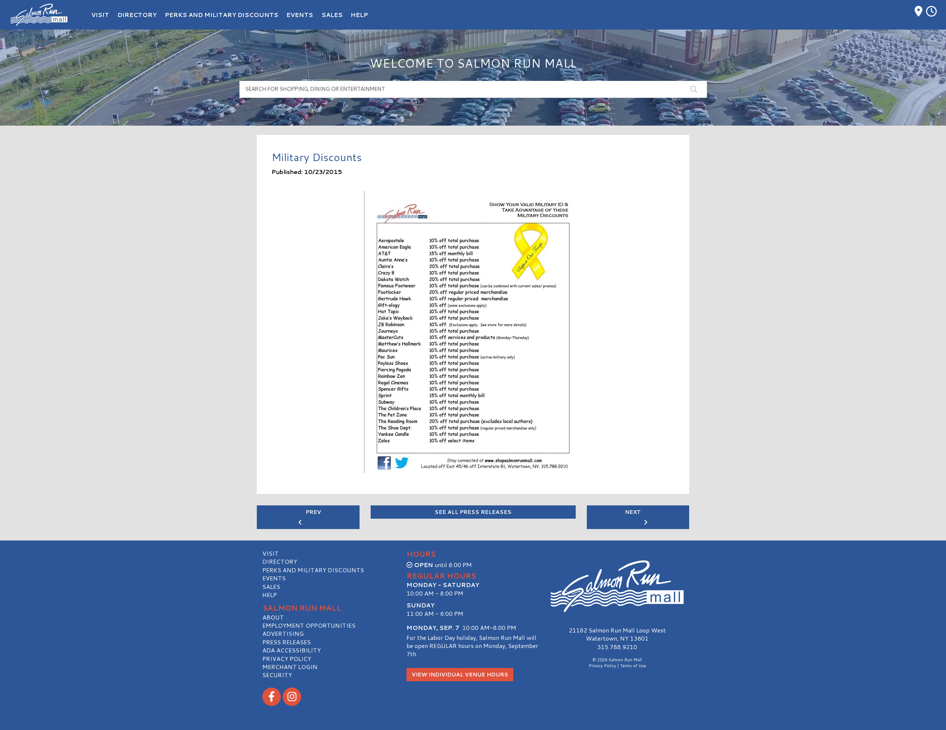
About (273, 617)
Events (274, 578)
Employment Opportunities (308, 625)
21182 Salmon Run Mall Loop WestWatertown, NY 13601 (617, 634)
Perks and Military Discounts (313, 570)
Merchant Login (289, 666)
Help (269, 594)
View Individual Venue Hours (460, 674)
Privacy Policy (286, 658)
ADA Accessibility (291, 650)
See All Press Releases (473, 512)
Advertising (283, 633)
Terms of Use (633, 666)
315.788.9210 (617, 647)
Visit (270, 553)
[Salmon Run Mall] (617, 586)
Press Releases (286, 642)
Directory (279, 561)
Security (277, 675)
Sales (271, 586)
